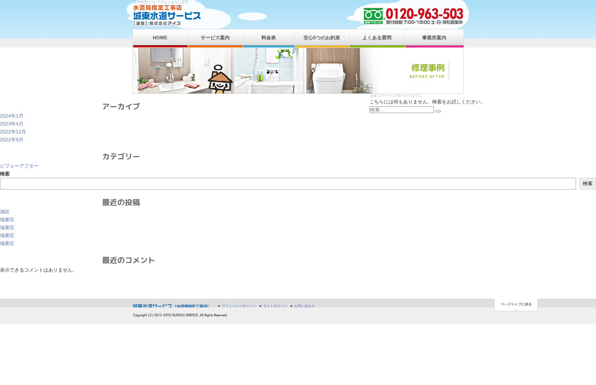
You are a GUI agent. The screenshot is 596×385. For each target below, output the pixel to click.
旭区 (5, 211)
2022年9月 (11, 139)
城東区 (7, 219)
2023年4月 (11, 123)
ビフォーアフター (19, 166)
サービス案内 (215, 37)
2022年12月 (13, 131)
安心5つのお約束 (322, 37)
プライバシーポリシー (239, 306)
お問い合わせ (304, 306)
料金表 (268, 37)
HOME (160, 37)
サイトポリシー (275, 306)
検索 (5, 173)
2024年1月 (11, 116)
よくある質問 (376, 37)
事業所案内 (434, 37)
